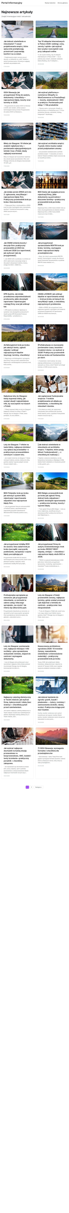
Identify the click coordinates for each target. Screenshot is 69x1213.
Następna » (38, 787)
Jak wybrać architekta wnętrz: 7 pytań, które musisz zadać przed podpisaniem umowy (51, 146)
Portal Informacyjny (11, 3)
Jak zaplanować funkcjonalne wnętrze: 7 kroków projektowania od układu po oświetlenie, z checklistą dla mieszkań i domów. (50, 401)
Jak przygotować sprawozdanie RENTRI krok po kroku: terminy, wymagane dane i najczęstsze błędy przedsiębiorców (51, 248)
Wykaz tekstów (50, 3)
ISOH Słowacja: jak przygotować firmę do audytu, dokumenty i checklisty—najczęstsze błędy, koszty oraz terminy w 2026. (17, 97)
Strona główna (63, 3)
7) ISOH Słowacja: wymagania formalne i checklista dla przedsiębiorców (51, 750)
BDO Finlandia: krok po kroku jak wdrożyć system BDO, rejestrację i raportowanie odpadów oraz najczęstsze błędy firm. (16, 498)
